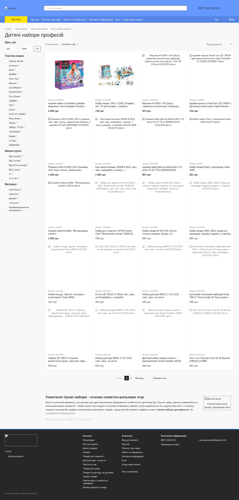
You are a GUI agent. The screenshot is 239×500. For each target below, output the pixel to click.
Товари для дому (91, 468)
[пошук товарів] (184, 8)
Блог (117, 19)
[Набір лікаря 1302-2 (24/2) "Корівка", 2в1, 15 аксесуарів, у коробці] (116, 75)
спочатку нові (68, 44)
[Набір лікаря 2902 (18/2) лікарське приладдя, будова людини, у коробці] (210, 202)
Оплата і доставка (51, 19)
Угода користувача (133, 19)
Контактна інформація (101, 19)
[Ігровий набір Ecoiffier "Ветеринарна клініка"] (69, 202)
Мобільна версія (15, 456)
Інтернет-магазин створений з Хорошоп (21, 493)
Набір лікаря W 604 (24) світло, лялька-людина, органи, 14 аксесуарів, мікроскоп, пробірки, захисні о (160, 235)
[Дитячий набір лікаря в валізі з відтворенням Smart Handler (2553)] (163, 330)
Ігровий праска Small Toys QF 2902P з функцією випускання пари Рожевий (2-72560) (210, 106)
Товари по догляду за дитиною (98, 472)
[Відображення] (228, 44)
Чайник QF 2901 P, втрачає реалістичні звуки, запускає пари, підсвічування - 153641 (67, 361)
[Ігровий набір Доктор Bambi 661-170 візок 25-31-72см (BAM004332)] (163, 139)
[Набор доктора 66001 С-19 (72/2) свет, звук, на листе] (163, 266)
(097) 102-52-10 (208, 8)
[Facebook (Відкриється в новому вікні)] (151, 19)
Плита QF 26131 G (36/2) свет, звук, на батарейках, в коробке (115, 296)
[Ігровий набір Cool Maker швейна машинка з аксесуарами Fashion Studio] (69, 75)
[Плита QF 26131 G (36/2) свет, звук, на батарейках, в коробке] (116, 266)
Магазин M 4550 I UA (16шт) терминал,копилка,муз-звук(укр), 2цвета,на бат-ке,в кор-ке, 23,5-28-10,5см (161, 107)
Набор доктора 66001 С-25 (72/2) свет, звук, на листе (113, 359)
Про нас (35, 19)
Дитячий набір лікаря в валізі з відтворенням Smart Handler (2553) (161, 359)
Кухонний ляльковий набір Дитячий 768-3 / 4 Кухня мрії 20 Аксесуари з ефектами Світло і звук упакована (209, 297)
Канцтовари (88, 440)
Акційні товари (90, 476)
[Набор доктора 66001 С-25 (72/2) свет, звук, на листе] (116, 330)
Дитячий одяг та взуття (94, 460)
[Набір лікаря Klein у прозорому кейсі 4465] (210, 139)
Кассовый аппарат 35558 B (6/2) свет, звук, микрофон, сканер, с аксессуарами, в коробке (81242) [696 (116, 170)
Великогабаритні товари (94, 487)
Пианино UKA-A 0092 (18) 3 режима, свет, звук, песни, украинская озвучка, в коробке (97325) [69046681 (69, 170)
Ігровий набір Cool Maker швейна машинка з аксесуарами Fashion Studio (66, 106)
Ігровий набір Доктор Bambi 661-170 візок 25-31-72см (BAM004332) (162, 168)
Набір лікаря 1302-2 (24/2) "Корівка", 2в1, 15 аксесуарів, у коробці (115, 105)
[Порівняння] (203, 19)
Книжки (86, 452)
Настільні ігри (89, 464)
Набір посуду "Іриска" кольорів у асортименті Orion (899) (66, 296)
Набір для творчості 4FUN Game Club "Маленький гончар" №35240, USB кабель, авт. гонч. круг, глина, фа (116, 233)
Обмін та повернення (75, 19)
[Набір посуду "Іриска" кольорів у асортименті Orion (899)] (69, 266)
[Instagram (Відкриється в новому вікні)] (147, 19)
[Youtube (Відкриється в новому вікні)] (155, 19)
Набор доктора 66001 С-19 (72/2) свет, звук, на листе (160, 296)
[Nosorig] (21, 440)
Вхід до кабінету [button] (130, 440)
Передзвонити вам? (170, 444)
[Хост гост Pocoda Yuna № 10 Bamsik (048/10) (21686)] (210, 330)
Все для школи (90, 444)
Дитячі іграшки (90, 448)
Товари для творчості (93, 456)
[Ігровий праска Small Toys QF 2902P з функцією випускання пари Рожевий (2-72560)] (210, 75)
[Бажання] (209, 19)
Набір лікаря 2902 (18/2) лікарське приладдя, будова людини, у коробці (210, 232)
